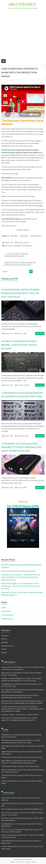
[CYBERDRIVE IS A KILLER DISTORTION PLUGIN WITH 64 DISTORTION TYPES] (23, 401)
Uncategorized (27, 246)
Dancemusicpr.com (7, 646)
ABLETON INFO (22, 4)
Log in (3, 607)
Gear (5, 729)
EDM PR (4, 653)
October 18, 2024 (23, 385)
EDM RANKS (6, 150)
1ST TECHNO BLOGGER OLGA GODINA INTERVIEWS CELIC (22, 809)
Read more (39, 333)
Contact (33, 862)
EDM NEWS (17, 246)
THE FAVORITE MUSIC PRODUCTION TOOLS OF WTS (20, 766)
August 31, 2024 (23, 436)
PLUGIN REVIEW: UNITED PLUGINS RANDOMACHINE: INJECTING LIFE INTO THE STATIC (20, 293)
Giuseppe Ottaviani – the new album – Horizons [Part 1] (20, 714)
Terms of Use (20, 862)
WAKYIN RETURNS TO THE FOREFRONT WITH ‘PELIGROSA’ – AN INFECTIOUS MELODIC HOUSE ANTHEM (20, 586)
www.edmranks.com (8, 226)
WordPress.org (7, 619)
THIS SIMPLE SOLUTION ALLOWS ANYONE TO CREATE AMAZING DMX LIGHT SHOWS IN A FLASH (21, 447)
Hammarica (5, 635)
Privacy (28, 862)
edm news (14, 236)
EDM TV (4, 639)
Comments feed (7, 615)
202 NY (3, 649)
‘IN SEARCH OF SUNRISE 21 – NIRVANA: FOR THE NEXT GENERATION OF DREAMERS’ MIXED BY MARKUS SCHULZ (20, 577)
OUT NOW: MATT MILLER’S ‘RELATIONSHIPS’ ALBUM (16, 255)
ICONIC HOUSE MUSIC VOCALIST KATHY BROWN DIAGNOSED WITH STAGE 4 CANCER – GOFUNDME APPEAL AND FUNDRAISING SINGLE (22, 709)
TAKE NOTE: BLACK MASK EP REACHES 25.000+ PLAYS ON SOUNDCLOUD (20, 264)
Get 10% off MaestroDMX (23, 506)
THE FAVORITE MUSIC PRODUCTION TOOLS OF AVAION (21, 757)
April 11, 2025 (22, 333)
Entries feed (5, 611)
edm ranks (24, 236)
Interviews (8, 792)
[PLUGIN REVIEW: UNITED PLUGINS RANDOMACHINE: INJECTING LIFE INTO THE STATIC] (23, 302)
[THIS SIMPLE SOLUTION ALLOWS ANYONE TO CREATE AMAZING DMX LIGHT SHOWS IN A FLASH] (23, 456)
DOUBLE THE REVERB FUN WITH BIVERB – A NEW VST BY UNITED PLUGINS (19, 345)
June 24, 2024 (22, 487)
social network (35, 236)
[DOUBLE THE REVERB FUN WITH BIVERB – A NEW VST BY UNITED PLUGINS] (23, 353)
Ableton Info (9, 242)
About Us (12, 862)
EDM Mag (4, 642)
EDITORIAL (9, 246)
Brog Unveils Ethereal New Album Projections (18, 571)
